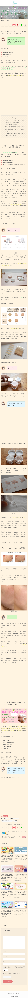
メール (5, 956)
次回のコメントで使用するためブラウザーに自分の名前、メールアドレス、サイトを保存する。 (14, 967)
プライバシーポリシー (17, 993)
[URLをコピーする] (25, 25)
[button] (2, 25)
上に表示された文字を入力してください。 (11, 973)
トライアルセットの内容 (12, 124)
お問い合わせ (9, 993)
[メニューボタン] (25, 3)
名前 (4, 951)
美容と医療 (5, 16)
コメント (5, 934)
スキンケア (5, 818)
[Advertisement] (14, 97)
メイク (15, 820)
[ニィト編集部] (14, 3)
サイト (4, 961)
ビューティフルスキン (13, 818)
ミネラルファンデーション (7, 820)
